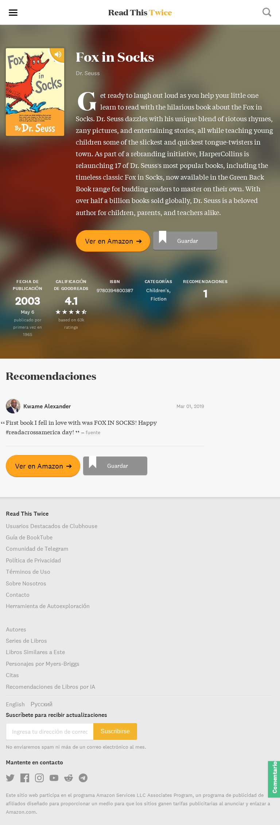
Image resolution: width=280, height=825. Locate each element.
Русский (41, 704)
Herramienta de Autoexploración (48, 606)
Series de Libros (26, 640)
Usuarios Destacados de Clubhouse (51, 526)
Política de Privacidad (33, 560)
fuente (93, 432)
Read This (140, 12)
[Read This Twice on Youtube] (54, 778)
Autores (16, 629)
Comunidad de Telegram (37, 548)
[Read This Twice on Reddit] (68, 778)
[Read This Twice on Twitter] (10, 778)
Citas (12, 675)
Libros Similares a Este (35, 652)
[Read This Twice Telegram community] (83, 778)
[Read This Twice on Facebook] (24, 778)
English (15, 704)
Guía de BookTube (29, 537)
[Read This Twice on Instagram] (39, 778)
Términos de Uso (28, 571)
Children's (157, 290)
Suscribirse (115, 731)
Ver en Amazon (113, 240)
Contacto (18, 594)
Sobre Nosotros (26, 583)
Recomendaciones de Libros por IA (50, 686)
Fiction (159, 298)
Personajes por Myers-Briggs (42, 663)
